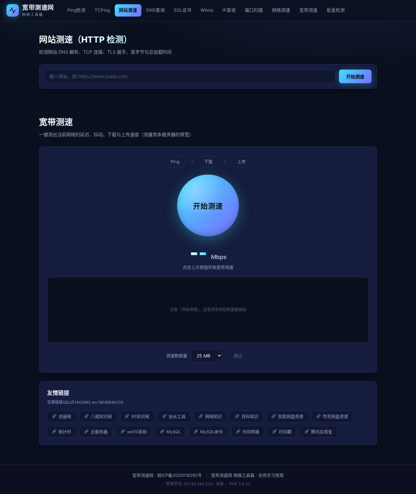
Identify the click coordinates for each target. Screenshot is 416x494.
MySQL (173, 431)
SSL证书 (182, 10)
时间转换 (250, 431)
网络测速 (281, 10)
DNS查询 (155, 10)
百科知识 (249, 416)
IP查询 (229, 10)
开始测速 (355, 76)
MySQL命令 (211, 431)
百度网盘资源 (290, 416)
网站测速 (128, 10)
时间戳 (285, 431)
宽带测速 (308, 10)
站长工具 (177, 416)
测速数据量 (176, 355)
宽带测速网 (142, 475)
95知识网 (140, 416)
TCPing (102, 10)
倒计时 (64, 431)
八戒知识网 (101, 416)
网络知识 (213, 416)
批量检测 (336, 10)
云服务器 (99, 431)
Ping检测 (76, 10)
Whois (207, 10)
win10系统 (137, 431)
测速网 (64, 416)
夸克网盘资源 (335, 416)
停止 (238, 355)
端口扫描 (254, 10)
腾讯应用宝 (321, 431)
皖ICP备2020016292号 (179, 475)
